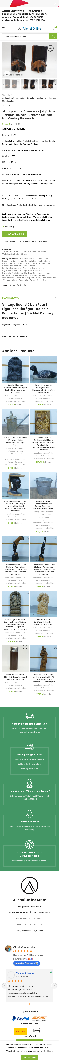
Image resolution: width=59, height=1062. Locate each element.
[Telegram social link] (25, 285)
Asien (45, 258)
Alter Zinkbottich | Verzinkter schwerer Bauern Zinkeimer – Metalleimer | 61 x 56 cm (43, 504)
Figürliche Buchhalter (12, 270)
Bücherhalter (30, 261)
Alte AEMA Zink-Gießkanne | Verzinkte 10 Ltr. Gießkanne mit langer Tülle (15, 441)
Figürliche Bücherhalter (33, 268)
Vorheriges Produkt (3, 105)
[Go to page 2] (29, 1004)
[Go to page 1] (27, 1003)
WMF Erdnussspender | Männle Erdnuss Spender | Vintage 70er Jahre (15, 677)
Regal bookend (21, 275)
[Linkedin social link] (21, 285)
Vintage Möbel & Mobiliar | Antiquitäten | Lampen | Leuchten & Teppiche (15, 451)
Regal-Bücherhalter (38, 275)
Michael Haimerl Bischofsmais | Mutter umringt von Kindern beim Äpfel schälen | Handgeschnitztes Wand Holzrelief (43, 443)
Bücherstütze (44, 261)
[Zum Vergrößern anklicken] (7, 73)
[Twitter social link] (14, 285)
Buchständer (19, 263)
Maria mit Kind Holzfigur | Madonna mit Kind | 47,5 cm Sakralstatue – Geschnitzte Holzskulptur (43, 678)
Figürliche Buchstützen (12, 273)
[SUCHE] (53, 36)
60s (16, 258)
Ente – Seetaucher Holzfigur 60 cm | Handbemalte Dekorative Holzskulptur (43, 388)
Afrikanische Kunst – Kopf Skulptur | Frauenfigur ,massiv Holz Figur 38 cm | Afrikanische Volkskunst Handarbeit (15, 569)
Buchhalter (7, 263)
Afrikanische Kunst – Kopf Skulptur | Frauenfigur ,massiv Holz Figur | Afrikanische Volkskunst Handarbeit (15, 506)
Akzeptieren (29, 1057)
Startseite (6, 95)
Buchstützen (44, 263)
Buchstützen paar (10, 266)
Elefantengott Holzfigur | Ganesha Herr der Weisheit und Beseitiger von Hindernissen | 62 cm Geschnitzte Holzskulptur (15, 624)
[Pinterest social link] (18, 285)
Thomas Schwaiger (25, 973)
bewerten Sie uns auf (25, 963)
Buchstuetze (31, 263)
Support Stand (33, 278)
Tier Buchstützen (48, 278)
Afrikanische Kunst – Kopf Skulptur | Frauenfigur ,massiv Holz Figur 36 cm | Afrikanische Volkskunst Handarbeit (43, 569)
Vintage (6, 280)
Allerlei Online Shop (24, 946)
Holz (47, 273)
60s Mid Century (27, 258)
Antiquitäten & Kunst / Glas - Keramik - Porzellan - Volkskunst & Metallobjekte (29, 99)
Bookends (6, 261)
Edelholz (32, 266)
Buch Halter (17, 261)
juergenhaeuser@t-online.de (33, 930)
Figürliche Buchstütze (32, 270)
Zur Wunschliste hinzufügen (34, 241)
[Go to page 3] (31, 1003)
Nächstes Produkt (9, 105)
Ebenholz (23, 266)
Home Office (8, 275)
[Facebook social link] (10, 285)
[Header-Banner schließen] (55, 3)
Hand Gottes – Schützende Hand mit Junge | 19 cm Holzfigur (44, 622)
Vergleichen (10, 241)
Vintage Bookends (20, 280)
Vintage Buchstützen (38, 280)
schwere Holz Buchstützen (14, 278)
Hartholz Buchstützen (34, 273)
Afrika (39, 258)
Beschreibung (10, 297)
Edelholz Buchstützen (11, 268)
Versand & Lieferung (14, 336)
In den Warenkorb (14, 234)
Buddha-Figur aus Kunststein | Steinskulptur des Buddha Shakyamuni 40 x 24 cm (15, 388)
